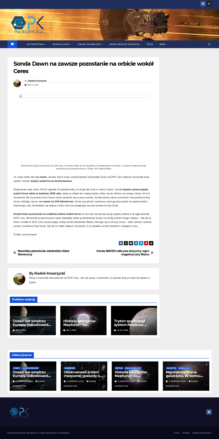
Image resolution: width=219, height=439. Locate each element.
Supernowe (70, 368)
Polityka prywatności (202, 433)
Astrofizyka (36, 44)
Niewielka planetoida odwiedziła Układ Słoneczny (43, 252)
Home (177, 433)
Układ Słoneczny (90, 44)
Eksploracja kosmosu (125, 44)
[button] (209, 44)
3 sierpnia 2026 (126, 381)
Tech (149, 44)
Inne (163, 44)
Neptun (119, 368)
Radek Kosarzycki (37, 80)
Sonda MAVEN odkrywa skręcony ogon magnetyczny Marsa (122, 252)
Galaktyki (171, 368)
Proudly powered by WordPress (22, 433)
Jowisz (17, 368)
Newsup (50, 433)
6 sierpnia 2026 (24, 381)
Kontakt (185, 433)
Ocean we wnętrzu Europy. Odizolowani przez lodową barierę (31, 325)
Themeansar (63, 433)
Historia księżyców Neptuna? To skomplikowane (79, 325)
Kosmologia (61, 44)
